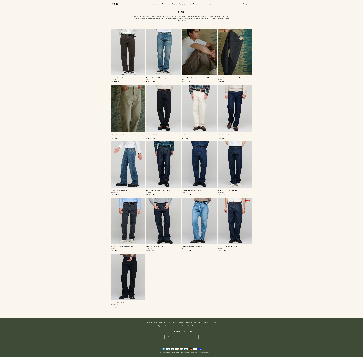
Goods (159, 352)
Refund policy (166, 352)
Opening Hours (163, 326)
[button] (166, 4)
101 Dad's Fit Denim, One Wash (227, 246)
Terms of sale (194, 352)
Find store (183, 326)
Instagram (174, 326)
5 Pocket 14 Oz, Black (117, 303)
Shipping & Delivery (193, 323)
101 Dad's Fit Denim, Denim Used (192, 246)
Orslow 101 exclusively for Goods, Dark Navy (232, 78)
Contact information (204, 352)
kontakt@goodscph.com (196, 326)
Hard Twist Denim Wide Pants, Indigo (158, 190)
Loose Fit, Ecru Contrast (189, 134)
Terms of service (185, 352)
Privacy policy (175, 352)
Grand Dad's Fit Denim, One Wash (192, 190)
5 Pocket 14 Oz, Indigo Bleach (120, 190)
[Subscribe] (196, 337)
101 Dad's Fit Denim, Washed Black (122, 246)
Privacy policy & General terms (156, 323)
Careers (213, 323)
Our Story (205, 323)
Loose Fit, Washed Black (154, 134)
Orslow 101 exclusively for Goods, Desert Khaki (197, 78)
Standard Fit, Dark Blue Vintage (156, 78)
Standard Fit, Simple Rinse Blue (228, 190)
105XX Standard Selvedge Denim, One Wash (231, 134)
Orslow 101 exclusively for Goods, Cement (124, 134)
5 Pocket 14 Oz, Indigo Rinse (155, 246)
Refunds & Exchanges (176, 323)
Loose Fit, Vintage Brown (118, 78)
